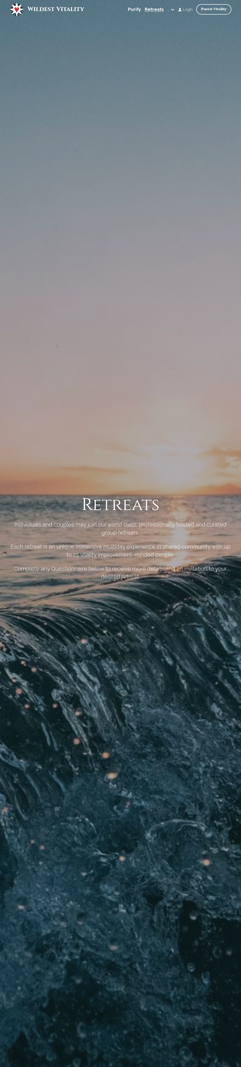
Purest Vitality (214, 9)
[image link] (17, 9)
